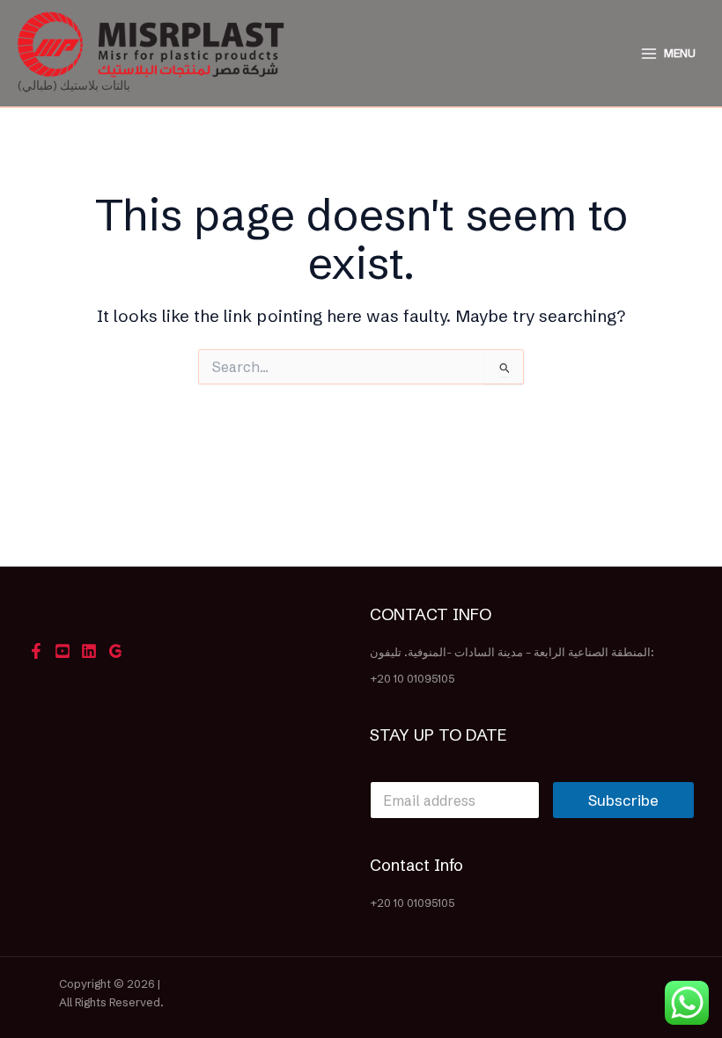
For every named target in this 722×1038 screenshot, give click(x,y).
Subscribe (623, 800)
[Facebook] (36, 651)
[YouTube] (62, 651)
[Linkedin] (89, 651)
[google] (115, 651)
